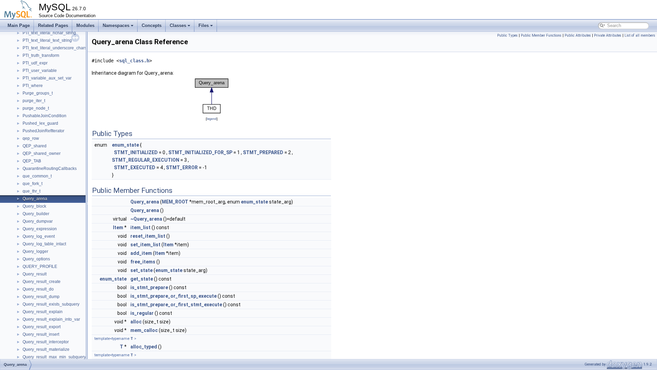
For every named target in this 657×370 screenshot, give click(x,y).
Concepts (152, 25)
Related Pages (53, 25)
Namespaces (116, 25)
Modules (85, 25)
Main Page (19, 25)
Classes (178, 25)
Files (203, 25)
